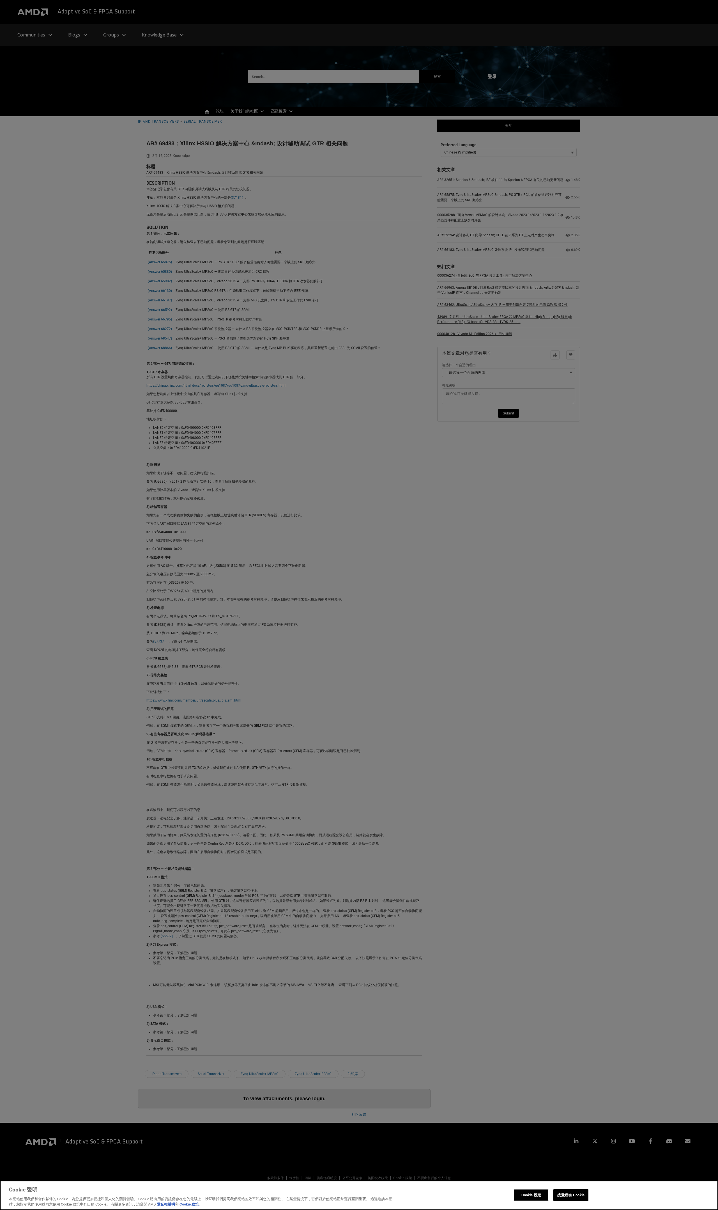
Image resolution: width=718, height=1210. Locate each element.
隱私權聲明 (166, 1204)
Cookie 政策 (189, 1204)
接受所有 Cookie (570, 1195)
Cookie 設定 (531, 1195)
